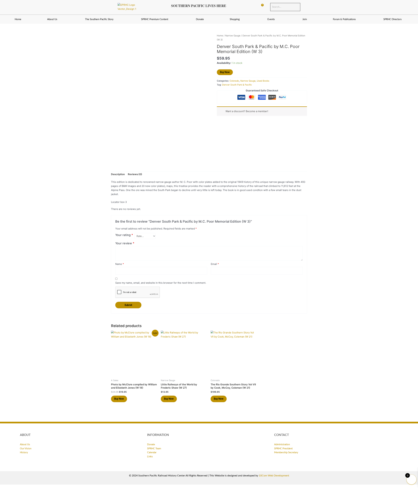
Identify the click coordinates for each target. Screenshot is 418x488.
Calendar (151, 452)
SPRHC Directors (392, 19)
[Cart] (260, 7)
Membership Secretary (286, 452)
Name (119, 264)
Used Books (263, 80)
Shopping (235, 19)
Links (150, 456)
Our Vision (25, 448)
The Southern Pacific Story (99, 19)
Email (215, 264)
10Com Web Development (274, 475)
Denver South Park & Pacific (237, 84)
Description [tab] (118, 174)
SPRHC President (283, 448)
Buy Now (225, 72)
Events (271, 19)
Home (18, 19)
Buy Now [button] (119, 398)
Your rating (124, 235)
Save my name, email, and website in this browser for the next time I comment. (160, 282)
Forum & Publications (344, 19)
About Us (52, 19)
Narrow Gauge (232, 35)
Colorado (234, 80)
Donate (200, 19)
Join (304, 19)
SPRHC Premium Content (154, 19)
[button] (53, 19)
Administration (282, 444)
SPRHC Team (154, 448)
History (24, 452)
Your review (124, 243)
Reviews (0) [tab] (135, 174)
